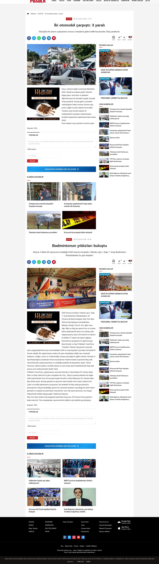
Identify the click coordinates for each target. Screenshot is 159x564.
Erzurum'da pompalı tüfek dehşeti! (78, 232)
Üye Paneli (84, 522)
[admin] (83, 537)
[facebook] (29, 38)
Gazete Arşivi (85, 528)
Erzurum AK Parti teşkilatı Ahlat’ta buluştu (42, 510)
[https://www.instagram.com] (73, 537)
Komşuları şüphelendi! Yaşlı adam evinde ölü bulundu (78, 205)
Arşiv (82, 525)
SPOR (47, 531)
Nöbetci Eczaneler (105, 528)
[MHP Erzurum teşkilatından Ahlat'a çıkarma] (79, 468)
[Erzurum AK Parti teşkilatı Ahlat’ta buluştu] (44, 497)
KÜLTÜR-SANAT (50, 528)
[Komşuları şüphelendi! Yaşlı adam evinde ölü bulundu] (79, 191)
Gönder (32, 161)
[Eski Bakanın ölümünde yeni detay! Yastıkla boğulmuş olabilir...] (79, 497)
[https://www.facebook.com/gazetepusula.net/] (64, 537)
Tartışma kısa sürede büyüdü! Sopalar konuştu (41, 205)
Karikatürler (85, 531)
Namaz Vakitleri (104, 531)
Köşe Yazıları (33, 528)
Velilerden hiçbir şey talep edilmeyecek (39, 482)
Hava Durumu (104, 522)
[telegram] (44, 38)
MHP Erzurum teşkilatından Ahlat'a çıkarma (78, 482)
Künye (76, 546)
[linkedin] (49, 38)
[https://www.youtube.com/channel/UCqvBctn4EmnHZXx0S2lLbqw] (78, 537)
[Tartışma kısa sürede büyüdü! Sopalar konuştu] (44, 191)
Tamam (88, 561)
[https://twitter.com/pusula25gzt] (69, 537)
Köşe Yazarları (68, 522)
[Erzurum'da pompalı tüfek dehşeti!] (79, 220)
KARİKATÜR (49, 525)
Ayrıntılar (80, 561)
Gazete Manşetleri (105, 525)
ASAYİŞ (31, 522)
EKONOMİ (48, 522)
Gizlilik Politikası (91, 546)
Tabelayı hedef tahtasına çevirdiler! (43, 232)
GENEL (31, 525)
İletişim (82, 546)
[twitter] (34, 38)
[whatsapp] (39, 38)
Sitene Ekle (68, 546)
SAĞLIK (31, 531)
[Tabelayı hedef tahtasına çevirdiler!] (44, 220)
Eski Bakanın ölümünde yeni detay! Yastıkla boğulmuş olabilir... (78, 510)
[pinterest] (54, 38)
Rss (62, 546)
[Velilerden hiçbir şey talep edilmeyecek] (44, 468)
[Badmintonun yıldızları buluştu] (61, 288)
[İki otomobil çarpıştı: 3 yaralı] (61, 64)
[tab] (33, 135)
